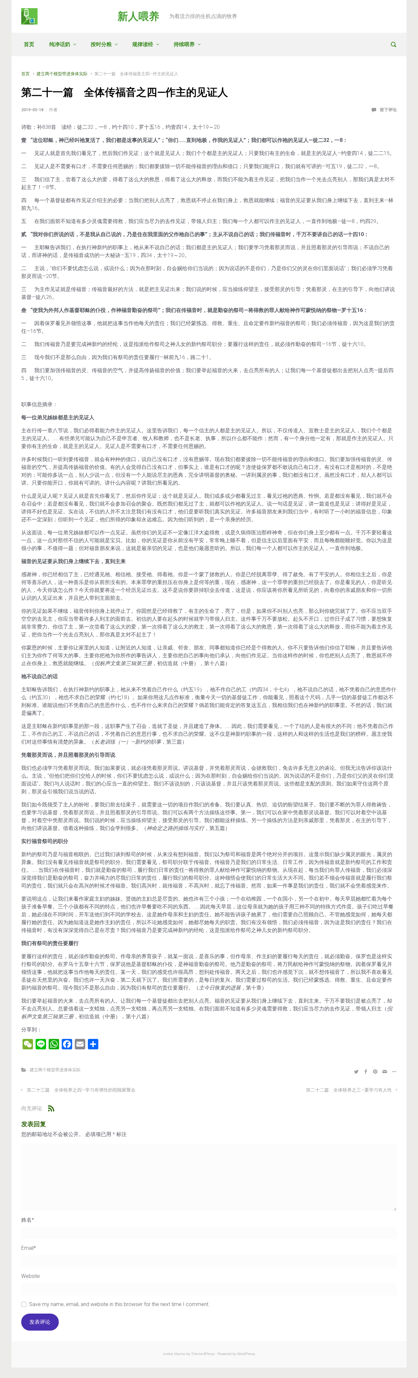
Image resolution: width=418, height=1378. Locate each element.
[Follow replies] (51, 1108)
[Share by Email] (384, 1071)
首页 (29, 44)
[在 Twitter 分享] (356, 1071)
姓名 (27, 1220)
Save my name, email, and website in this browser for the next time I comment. (119, 1304)
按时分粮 (101, 44)
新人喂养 (138, 16)
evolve (168, 1354)
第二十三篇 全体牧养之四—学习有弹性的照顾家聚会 (81, 1090)
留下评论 (388, 109)
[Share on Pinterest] (375, 1071)
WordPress (246, 1354)
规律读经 (142, 44)
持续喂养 (184, 44)
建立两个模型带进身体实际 (62, 73)
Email (28, 1248)
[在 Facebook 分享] (366, 1071)
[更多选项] (393, 1071)
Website (30, 1276)
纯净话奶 (59, 44)
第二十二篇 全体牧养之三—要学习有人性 (349, 1090)
